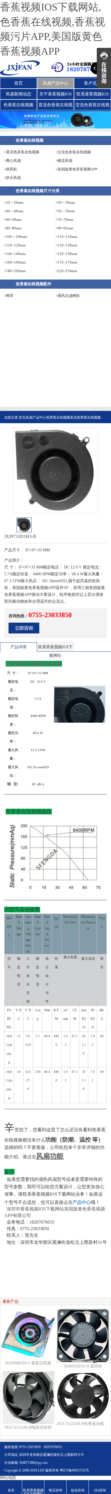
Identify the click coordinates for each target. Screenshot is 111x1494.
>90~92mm (64, 228)
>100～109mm (15, 237)
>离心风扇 (12, 160)
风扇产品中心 (55, 83)
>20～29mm (13, 202)
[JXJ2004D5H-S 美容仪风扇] (27, 1334)
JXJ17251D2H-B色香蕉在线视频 (83, 1424)
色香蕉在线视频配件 (34, 284)
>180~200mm (15, 271)
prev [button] (7, 526)
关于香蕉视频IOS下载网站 (55, 95)
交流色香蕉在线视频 (92, 106)
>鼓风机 (10, 169)
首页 (18, 83)
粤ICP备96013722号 (74, 1470)
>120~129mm (15, 245)
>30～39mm (65, 202)
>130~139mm (66, 245)
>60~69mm (13, 219)
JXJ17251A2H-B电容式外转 (28, 1427)
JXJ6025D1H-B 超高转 (83, 1366)
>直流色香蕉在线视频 (21, 152)
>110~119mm (66, 237)
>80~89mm (13, 228)
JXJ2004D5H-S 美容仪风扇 (28, 1363)
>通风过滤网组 (68, 295)
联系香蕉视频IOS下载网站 (92, 95)
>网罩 (8, 295)
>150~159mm (66, 254)
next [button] (103, 526)
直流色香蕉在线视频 (55, 106)
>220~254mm (66, 271)
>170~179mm (66, 262)
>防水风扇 (12, 178)
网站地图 (8, 1477)
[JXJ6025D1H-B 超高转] (83, 1335)
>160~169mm (15, 262)
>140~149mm (15, 254)
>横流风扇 (64, 160)
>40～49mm (13, 211)
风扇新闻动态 (18, 94)
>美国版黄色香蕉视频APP (76, 169)
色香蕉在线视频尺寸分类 (37, 191)
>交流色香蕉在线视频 (73, 152)
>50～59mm (65, 211)
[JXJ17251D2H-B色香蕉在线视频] (83, 1395)
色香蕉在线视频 (18, 105)
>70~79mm (64, 219)
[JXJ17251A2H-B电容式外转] (27, 1397)
